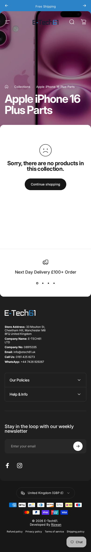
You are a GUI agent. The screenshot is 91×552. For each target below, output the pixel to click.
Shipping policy (75, 531)
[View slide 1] (37, 283)
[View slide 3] (48, 283)
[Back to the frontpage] (6, 87)
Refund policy (15, 531)
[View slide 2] (43, 283)
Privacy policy (33, 531)
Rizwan (56, 524)
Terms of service (54, 531)
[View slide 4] (54, 283)
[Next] (84, 5)
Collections (22, 87)
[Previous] (6, 5)
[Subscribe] (78, 446)
